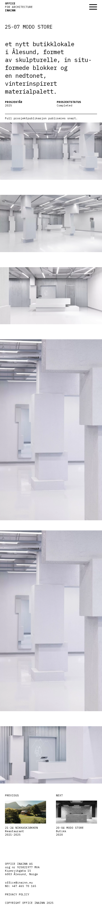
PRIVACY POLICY (17, 894)
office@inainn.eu (19, 882)
